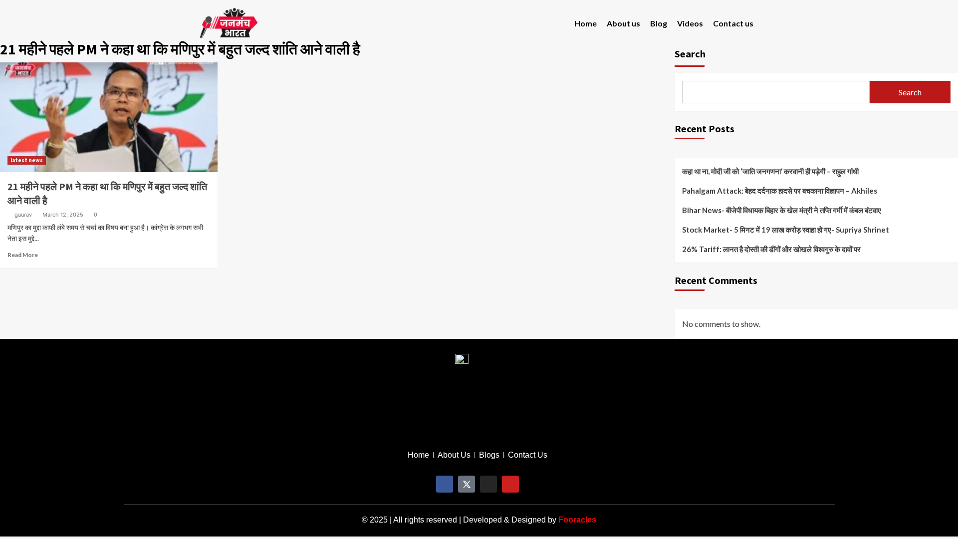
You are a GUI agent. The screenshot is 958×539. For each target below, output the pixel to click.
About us (623, 23)
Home (585, 23)
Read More (22, 255)
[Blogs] (489, 455)
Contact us (733, 23)
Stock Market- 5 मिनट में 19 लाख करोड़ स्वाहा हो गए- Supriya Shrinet (785, 229)
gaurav (23, 214)
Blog (658, 23)
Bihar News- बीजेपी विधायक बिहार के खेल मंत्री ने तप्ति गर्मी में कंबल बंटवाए (781, 210)
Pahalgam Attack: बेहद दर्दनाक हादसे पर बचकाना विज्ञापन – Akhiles (779, 190)
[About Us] (454, 455)
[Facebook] (444, 484)
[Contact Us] (527, 455)
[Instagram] (488, 484)
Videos (690, 23)
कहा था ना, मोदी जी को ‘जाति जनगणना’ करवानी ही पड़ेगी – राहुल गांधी (770, 171)
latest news (26, 160)
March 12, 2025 (62, 214)
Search (910, 92)
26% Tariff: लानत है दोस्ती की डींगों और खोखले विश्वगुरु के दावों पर (771, 249)
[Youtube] (510, 484)
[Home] (418, 455)
